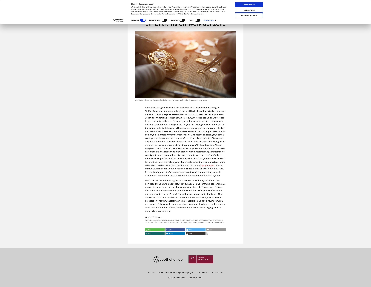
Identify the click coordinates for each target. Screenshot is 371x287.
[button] (155, 229)
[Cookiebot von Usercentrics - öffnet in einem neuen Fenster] (118, 20)
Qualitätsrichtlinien (177, 277)
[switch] (164, 20)
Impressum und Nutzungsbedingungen (175, 272)
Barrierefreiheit (196, 277)
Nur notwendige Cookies (249, 15)
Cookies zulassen (249, 5)
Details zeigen (208, 20)
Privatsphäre (217, 272)
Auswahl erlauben (249, 10)
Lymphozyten (207, 165)
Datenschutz (202, 272)
